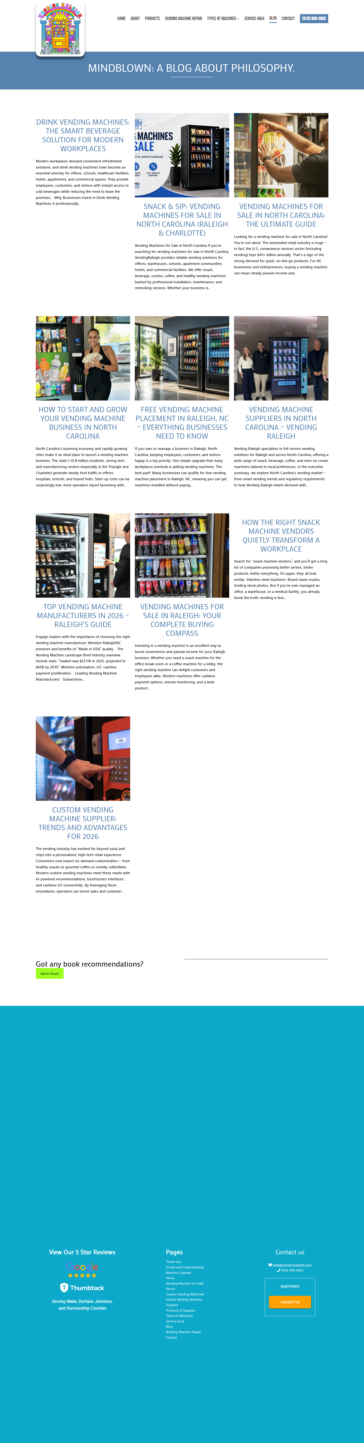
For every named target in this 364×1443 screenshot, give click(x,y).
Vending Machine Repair (183, 1332)
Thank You (173, 1261)
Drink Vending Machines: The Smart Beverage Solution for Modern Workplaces (83, 135)
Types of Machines (179, 1315)
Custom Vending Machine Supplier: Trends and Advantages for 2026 (83, 822)
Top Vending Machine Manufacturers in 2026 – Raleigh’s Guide (83, 615)
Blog (169, 1326)
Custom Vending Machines (185, 1294)
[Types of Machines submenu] (238, 19)
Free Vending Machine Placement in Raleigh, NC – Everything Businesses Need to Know (182, 422)
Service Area (175, 1321)
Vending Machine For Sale (185, 1283)
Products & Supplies (180, 1310)
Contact (171, 1337)
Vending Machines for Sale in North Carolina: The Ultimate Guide (281, 215)
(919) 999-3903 (292, 1270)
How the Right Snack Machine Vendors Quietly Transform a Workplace (281, 535)
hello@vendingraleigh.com (292, 1264)
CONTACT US (290, 1302)
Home (170, 1278)
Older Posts (317, 922)
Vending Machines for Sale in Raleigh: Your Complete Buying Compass (182, 619)
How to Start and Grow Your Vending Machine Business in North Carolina (83, 422)
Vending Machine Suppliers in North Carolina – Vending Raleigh (281, 422)
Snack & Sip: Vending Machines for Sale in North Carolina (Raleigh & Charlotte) (182, 219)
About (170, 1288)
